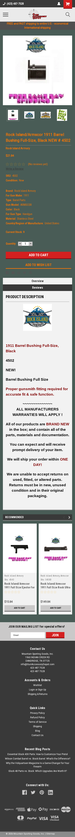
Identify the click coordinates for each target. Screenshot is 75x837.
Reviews (37, 287)
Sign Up (42, 689)
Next (69, 70)
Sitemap (50, 834)
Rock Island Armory (14, 575)
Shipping (37, 726)
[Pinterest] (30, 272)
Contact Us (37, 735)
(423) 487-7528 (15, 3)
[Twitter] (24, 272)
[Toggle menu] (5, 14)
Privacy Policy (37, 713)
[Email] (13, 272)
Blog (37, 730)
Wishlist (37, 685)
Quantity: (11, 243)
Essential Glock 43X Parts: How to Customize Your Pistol (38, 754)
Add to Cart (19, 608)
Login (32, 689)
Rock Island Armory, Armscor (55, 575)
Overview (38, 281)
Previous (6, 70)
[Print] (18, 272)
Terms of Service (38, 722)
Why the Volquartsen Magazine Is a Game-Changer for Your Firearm (37, 765)
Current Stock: (15, 232)
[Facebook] (7, 272)
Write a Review (15, 168)
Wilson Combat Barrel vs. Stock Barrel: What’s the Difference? (37, 758)
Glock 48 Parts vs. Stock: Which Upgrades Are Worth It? (37, 771)
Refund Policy (37, 717)
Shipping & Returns (38, 694)
